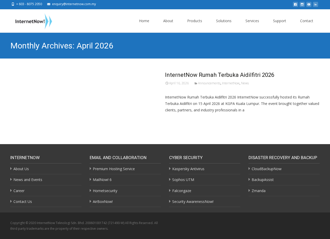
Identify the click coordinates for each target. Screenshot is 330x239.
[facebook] (295, 5)
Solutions (224, 20)
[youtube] (308, 5)
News (245, 83)
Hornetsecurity (105, 190)
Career (18, 190)
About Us (21, 168)
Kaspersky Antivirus (188, 168)
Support (279, 20)
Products (194, 20)
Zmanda (259, 190)
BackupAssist (263, 179)
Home (144, 20)
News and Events (27, 179)
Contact (306, 20)
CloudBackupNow (267, 168)
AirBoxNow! (103, 201)
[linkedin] (315, 5)
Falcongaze (181, 190)
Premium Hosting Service (114, 168)
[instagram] (302, 5)
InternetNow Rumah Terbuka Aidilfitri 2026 (219, 75)
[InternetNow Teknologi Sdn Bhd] (29, 20)
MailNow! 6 (102, 179)
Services (252, 20)
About (168, 20)
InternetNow (231, 83)
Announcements (209, 83)
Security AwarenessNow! (192, 201)
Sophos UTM (183, 179)
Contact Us (22, 201)
